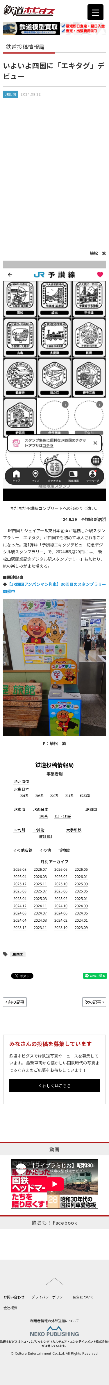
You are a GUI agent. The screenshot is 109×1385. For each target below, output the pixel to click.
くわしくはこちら (54, 1085)
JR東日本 (21, 789)
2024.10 (60, 905)
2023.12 (19, 927)
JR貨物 (38, 830)
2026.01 (81, 876)
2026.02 (60, 876)
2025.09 (81, 883)
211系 (69, 795)
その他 (45, 850)
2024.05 (81, 913)
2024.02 (60, 920)
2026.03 (40, 876)
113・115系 (62, 816)
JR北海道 (21, 781)
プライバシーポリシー (48, 1296)
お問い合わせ (13, 1296)
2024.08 (19, 913)
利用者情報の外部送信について (54, 1320)
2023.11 (40, 927)
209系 (54, 795)
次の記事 (93, 1002)
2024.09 (81, 905)
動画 (54, 1149)
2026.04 (19, 876)
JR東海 (19, 809)
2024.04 (19, 920)
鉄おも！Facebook (54, 1222)
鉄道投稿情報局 (54, 765)
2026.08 (19, 869)
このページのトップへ (54, 1280)
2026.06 (60, 869)
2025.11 (40, 883)
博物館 (64, 850)
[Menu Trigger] (95, 12)
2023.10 (60, 927)
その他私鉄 (22, 850)
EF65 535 (45, 836)
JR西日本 (40, 809)
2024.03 (40, 920)
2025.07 (40, 891)
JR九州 (19, 830)
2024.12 (19, 905)
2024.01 (81, 920)
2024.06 (60, 913)
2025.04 (19, 898)
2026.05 (81, 869)
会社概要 (10, 1307)
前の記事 (16, 1002)
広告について (83, 1296)
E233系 (85, 795)
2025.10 (60, 883)
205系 (39, 795)
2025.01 (81, 898)
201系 (24, 795)
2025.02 (60, 898)
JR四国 (10, 94)
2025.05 (81, 891)
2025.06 (60, 891)
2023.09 (81, 927)
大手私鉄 (73, 830)
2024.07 (40, 913)
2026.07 (40, 869)
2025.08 (19, 891)
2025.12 (19, 883)
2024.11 (40, 905)
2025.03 (40, 898)
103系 (43, 816)
